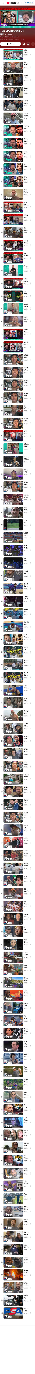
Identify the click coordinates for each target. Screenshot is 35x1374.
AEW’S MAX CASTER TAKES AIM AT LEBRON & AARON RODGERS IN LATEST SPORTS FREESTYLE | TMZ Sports (26, 369)
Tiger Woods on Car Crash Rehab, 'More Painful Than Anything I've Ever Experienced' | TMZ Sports (26, 1068)
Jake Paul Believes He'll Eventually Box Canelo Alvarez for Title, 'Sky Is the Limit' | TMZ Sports (26, 877)
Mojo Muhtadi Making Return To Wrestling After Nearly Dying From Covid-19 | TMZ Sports (26, 318)
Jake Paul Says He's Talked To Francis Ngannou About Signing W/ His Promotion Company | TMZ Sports (26, 191)
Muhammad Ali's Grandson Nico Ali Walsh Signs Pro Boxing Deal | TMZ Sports (26, 852)
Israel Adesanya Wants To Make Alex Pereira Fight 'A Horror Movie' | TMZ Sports (26, 216)
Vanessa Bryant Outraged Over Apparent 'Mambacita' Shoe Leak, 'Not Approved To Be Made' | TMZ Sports (26, 1030)
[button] (17, 18)
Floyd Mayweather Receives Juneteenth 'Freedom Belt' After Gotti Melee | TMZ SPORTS (26, 102)
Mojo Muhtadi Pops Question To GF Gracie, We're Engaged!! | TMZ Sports (26, 280)
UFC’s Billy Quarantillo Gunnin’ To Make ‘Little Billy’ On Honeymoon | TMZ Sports (26, 750)
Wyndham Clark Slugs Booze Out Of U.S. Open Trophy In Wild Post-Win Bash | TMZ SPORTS (26, 76)
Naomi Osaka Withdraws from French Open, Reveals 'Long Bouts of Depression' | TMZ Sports (26, 1055)
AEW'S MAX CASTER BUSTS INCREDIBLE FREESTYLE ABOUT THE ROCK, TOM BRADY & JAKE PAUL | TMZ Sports (26, 394)
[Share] (28, 44)
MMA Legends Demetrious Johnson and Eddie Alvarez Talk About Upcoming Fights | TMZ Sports (26, 1284)
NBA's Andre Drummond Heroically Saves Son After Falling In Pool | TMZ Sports (26, 610)
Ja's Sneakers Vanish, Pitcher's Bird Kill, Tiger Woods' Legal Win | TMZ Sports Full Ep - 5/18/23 (26, 178)
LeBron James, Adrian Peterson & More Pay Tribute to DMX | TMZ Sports (26, 1259)
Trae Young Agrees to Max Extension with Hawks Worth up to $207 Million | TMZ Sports (26, 687)
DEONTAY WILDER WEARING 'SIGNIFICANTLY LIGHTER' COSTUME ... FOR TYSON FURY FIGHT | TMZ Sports (26, 547)
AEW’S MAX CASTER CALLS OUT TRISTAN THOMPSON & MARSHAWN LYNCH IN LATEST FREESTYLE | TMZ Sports (26, 356)
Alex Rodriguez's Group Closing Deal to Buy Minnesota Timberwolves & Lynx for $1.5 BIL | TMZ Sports (26, 1093)
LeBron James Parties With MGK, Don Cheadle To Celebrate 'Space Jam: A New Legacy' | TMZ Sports (26, 839)
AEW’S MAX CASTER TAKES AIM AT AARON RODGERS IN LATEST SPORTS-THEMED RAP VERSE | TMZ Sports (26, 420)
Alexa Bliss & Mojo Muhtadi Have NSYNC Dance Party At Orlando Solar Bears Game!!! (26, 331)
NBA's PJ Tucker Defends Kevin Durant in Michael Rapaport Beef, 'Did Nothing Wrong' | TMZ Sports (26, 1297)
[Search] (18, 3)
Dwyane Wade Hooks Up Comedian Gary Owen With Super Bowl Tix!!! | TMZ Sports (26, 305)
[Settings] (22, 3)
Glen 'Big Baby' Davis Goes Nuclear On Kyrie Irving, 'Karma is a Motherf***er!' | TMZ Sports (26, 941)
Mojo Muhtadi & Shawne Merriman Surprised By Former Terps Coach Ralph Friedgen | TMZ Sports (26, 432)
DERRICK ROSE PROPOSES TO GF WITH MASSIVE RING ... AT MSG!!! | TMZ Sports (26, 445)
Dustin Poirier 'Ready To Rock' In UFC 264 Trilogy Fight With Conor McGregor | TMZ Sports (26, 801)
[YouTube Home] (11, 3)
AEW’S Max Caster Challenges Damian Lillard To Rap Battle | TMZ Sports (26, 738)
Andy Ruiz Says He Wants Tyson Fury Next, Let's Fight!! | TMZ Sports (26, 509)
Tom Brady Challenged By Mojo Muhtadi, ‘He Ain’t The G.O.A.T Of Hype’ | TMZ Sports (26, 293)
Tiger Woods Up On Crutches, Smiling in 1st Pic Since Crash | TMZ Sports (26, 1195)
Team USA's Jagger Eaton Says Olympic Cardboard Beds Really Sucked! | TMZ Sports (26, 725)
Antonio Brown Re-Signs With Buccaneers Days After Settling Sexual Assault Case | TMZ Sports (26, 1170)
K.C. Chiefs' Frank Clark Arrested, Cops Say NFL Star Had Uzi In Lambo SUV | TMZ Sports (26, 890)
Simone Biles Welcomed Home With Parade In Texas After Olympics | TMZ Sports (26, 661)
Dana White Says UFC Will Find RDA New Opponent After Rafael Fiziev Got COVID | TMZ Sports (26, 254)
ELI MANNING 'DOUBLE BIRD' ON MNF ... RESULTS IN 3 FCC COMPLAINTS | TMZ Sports (26, 407)
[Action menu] (31, 55)
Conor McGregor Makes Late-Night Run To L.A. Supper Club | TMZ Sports (26, 598)
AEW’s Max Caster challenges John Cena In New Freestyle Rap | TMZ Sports (26, 814)
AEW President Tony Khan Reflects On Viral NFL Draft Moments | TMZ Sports (26, 51)
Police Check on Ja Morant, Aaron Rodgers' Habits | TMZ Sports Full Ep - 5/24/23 (26, 140)
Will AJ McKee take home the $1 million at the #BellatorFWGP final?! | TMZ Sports (26, 712)
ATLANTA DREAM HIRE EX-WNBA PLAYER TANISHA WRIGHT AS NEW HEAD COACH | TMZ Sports (26, 458)
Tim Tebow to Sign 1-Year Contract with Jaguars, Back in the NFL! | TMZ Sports (26, 1106)
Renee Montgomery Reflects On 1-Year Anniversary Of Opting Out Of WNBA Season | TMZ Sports (26, 916)
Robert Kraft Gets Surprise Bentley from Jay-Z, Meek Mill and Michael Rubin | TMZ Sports (26, 1004)
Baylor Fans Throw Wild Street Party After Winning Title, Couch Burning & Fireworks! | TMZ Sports (26, 1271)
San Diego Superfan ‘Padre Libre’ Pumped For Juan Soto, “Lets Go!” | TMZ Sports (26, 229)
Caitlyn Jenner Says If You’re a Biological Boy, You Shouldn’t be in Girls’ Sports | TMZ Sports (26, 1144)
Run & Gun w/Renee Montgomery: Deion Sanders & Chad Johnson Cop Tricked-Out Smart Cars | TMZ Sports (26, 649)
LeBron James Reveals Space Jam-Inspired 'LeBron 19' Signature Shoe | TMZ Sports (26, 992)
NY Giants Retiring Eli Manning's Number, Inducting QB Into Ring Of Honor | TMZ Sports (26, 903)
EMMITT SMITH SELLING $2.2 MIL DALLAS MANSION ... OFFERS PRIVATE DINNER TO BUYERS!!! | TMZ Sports (26, 572)
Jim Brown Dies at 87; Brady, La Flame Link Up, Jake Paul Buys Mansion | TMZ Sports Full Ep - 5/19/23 (26, 165)
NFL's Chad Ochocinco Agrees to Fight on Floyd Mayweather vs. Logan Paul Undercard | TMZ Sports (26, 1132)
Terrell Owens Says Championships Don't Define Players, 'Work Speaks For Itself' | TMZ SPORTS (26, 115)
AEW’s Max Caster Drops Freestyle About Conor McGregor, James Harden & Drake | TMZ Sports (26, 788)
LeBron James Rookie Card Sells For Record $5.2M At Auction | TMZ (26, 1182)
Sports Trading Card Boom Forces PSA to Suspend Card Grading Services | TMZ (26, 1310)
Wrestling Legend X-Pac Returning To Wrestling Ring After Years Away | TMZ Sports (26, 267)
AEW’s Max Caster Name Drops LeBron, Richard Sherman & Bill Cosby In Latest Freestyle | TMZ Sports (26, 763)
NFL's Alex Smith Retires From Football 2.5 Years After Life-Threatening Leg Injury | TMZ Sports (26, 1221)
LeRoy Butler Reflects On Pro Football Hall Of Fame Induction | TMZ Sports (26, 242)
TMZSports (26, 55)
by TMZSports (8, 34)
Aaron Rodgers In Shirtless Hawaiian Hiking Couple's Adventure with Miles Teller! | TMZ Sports (26, 1081)
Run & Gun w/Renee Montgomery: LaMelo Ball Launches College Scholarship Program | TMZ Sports (26, 585)
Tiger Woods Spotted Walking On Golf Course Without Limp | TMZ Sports (26, 521)
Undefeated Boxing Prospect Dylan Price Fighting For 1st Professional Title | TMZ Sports (26, 1233)
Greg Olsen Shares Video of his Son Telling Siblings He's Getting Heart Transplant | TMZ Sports (26, 966)
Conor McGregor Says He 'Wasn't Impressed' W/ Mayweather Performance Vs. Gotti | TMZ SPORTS (26, 89)
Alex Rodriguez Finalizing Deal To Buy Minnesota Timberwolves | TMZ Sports (26, 1246)
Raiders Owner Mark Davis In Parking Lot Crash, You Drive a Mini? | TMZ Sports (26, 865)
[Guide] (3, 3)
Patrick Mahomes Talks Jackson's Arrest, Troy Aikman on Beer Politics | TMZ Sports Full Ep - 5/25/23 (26, 127)
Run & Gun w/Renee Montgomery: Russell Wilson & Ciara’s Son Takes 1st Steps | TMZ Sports (26, 674)
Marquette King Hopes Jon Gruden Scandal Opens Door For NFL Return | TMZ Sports (26, 471)
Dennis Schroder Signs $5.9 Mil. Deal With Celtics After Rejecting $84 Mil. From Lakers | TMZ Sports (26, 623)
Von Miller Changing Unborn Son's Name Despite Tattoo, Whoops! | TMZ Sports (26, 1017)
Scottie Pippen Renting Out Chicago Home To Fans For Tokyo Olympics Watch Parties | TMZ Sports (26, 776)
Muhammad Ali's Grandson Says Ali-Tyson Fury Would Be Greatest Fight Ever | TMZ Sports (26, 496)
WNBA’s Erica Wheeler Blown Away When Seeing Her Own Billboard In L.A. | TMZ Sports (26, 1208)
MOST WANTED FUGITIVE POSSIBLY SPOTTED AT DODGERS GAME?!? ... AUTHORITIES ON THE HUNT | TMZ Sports (26, 534)
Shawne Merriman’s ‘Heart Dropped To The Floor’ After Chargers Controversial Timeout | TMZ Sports (26, 343)
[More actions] (33, 44)
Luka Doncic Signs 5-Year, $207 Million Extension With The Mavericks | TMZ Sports (26, 636)
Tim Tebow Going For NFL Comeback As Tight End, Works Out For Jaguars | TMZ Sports (26, 1157)
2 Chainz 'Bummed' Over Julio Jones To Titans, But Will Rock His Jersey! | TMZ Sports (26, 928)
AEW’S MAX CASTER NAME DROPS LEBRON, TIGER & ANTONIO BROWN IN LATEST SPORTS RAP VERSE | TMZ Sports (26, 382)
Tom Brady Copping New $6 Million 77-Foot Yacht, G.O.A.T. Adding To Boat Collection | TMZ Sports (26, 1119)
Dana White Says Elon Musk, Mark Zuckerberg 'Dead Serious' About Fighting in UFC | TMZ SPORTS (26, 64)
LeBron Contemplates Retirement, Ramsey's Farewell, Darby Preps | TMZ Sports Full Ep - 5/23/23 (26, 153)
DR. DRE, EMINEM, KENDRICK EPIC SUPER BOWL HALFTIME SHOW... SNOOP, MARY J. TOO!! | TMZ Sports (26, 560)
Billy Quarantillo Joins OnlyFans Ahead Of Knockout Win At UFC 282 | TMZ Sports (26, 204)
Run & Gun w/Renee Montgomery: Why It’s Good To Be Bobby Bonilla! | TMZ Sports (26, 827)
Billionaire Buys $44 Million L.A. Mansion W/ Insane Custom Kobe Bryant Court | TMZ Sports (26, 979)
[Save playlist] (24, 44)
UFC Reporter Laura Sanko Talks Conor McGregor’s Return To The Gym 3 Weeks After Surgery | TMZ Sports (26, 699)
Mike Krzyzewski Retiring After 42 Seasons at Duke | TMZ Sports (26, 1043)
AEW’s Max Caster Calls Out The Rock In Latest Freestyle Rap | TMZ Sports (26, 483)
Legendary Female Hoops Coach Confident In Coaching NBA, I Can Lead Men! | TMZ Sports (26, 954)
